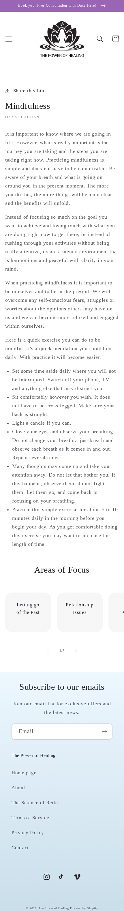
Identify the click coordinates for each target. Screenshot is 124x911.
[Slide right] (75, 651)
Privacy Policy (28, 832)
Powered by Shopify (84, 908)
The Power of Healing (54, 908)
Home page (24, 772)
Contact (20, 847)
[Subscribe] (104, 731)
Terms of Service (30, 817)
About (18, 787)
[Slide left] (48, 651)
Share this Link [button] (30, 90)
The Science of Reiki (35, 802)
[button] (8, 38)
